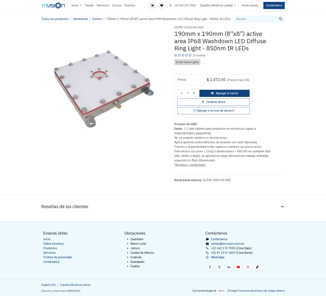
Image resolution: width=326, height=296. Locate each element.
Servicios (49, 253)
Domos (97, 19)
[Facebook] (210, 267)
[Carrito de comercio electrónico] (152, 5)
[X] (219, 267)
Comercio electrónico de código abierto (261, 290)
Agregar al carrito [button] (226, 93)
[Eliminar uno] (181, 93)
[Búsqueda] (281, 19)
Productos (50, 248)
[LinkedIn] (229, 267)
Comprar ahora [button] (215, 102)
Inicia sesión (250, 5)
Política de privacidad (57, 257)
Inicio (46, 239)
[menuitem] (76, 5)
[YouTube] (238, 267)
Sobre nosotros (53, 243)
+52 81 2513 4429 (223, 253)
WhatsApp (218, 257)
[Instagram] (248, 267)
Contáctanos (274, 5)
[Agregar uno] (194, 93)
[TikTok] (257, 267)
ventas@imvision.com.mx (227, 243)
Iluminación (80, 19)
